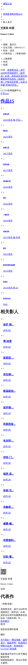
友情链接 (18, 646)
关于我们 (5, 640)
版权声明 (11, 643)
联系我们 (22, 643)
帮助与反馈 (6, 646)
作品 (7, 101)
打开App (5, 93)
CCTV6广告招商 (8, 648)
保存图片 (5, 621)
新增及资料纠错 (12, 14)
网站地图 (16, 640)
